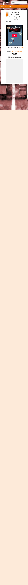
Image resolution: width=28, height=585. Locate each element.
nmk (16, 51)
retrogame (19, 51)
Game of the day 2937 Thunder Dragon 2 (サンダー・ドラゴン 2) (14, 15)
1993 (13, 51)
